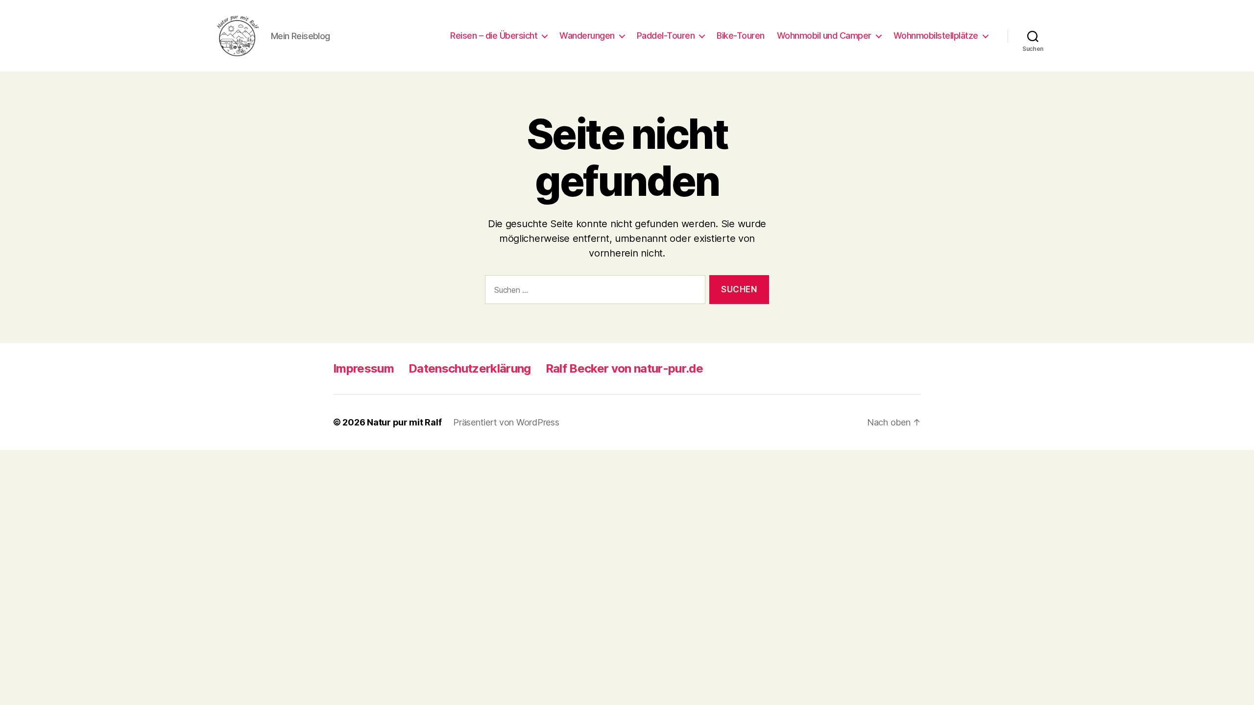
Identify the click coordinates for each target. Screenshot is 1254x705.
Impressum (363, 368)
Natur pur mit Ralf (404, 422)
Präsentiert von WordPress (506, 422)
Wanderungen (587, 35)
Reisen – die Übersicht (493, 35)
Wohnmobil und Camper (824, 35)
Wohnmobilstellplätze (935, 35)
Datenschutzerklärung (470, 368)
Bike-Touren (741, 35)
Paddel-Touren (666, 35)
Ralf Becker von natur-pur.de (624, 368)
